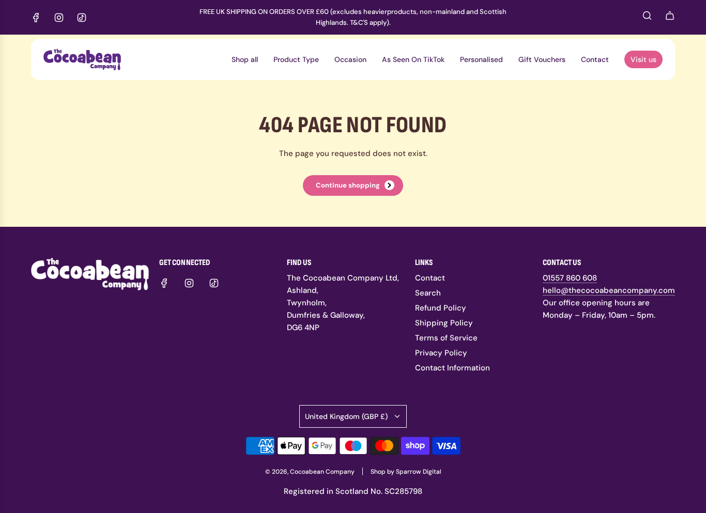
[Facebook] (36, 17)
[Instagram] (59, 17)
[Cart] (669, 17)
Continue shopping (348, 185)
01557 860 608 (570, 278)
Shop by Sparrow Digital (406, 472)
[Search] (647, 18)
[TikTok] (81, 17)
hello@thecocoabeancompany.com (609, 290)
